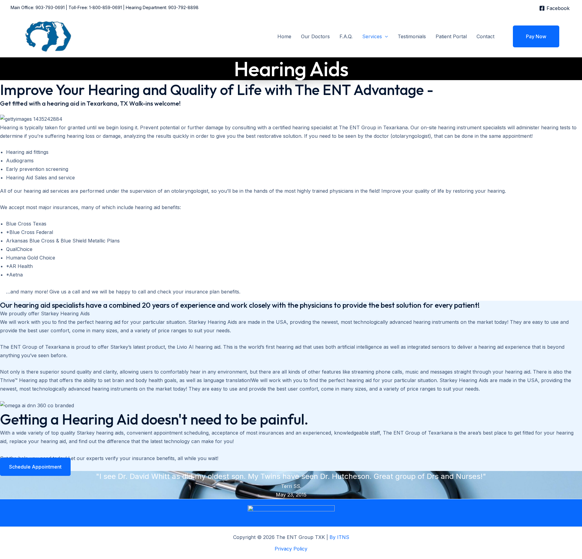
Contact (485, 36)
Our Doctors (315, 36)
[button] (385, 36)
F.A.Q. (346, 36)
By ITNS (339, 537)
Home (284, 36)
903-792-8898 (183, 7)
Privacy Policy (291, 549)
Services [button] (372, 36)
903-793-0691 (50, 7)
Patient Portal (451, 36)
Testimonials (412, 36)
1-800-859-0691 (105, 7)
